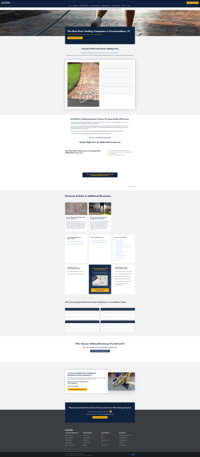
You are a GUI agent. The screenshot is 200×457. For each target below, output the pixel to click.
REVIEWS (84, 445)
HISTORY (102, 437)
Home (80, 8)
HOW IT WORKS (86, 435)
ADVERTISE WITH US (122, 445)
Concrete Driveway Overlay (119, 242)
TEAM (102, 442)
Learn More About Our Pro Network (77, 389)
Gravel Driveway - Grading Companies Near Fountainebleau (121, 284)
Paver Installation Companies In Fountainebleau (75, 271)
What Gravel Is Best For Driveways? (120, 255)
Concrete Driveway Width (119, 244)
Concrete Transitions (118, 249)
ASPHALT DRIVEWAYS (68, 435)
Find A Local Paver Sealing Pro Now (100, 351)
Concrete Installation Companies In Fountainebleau (123, 271)
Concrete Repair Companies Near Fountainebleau (123, 273)
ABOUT (102, 435)
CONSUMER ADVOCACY (105, 440)
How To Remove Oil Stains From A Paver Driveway (75, 241)
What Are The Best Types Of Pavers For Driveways (99, 240)
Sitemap (66, 455)
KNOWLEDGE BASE (122, 440)
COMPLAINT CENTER (86, 442)
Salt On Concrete (117, 260)
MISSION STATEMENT (104, 445)
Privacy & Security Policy (77, 455)
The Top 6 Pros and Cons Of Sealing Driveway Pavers (75, 243)
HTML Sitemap (84, 455)
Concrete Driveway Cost (119, 251)
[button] (75, 5)
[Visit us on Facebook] (134, 454)
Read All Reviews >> (131, 186)
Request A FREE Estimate (75, 38)
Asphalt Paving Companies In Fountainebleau (122, 276)
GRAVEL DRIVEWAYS (68, 442)
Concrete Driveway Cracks (119, 240)
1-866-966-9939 (114, 53)
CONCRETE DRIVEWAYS (69, 437)
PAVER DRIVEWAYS (68, 440)
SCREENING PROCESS (87, 437)
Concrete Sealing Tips (118, 253)
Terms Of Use (71, 455)
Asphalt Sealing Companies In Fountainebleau (123, 281)
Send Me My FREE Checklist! (100, 417)
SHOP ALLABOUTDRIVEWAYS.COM (125, 435)
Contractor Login (90, 455)
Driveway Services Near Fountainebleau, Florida (92, 8)
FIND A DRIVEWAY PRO (123, 437)
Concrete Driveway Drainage (119, 257)
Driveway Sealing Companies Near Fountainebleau (76, 273)
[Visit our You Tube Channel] (131, 454)
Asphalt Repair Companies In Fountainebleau (122, 278)
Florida (83, 8)
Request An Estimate (192, 2)
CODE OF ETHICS (86, 440)
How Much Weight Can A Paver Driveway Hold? (98, 242)
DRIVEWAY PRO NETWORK (69, 445)
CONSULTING (121, 442)
